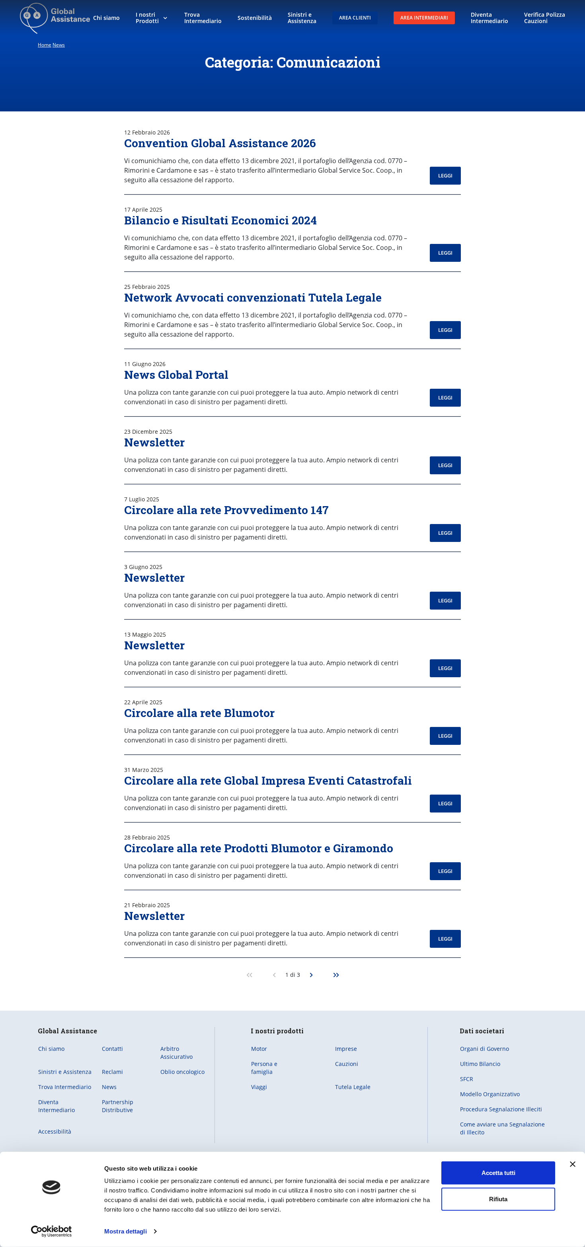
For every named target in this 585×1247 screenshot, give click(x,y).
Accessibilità (54, 1131)
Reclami (112, 1072)
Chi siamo (51, 1048)
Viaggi (259, 1087)
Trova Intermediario (64, 1087)
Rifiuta (498, 1198)
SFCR (466, 1079)
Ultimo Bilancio (480, 1064)
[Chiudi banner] (572, 1164)
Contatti (112, 1048)
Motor (259, 1048)
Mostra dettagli (125, 1231)
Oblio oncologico (182, 1072)
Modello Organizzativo (490, 1094)
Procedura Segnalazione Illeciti (501, 1109)
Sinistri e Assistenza (65, 1072)
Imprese (346, 1048)
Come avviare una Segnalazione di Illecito (502, 1128)
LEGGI (445, 175)
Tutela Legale (352, 1087)
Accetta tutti (498, 1172)
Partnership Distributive (117, 1106)
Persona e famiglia (264, 1068)
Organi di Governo (484, 1048)
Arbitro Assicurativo (176, 1052)
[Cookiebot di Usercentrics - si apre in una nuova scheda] (51, 1231)
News (59, 44)
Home (44, 44)
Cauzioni (346, 1064)
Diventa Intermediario (56, 1106)
